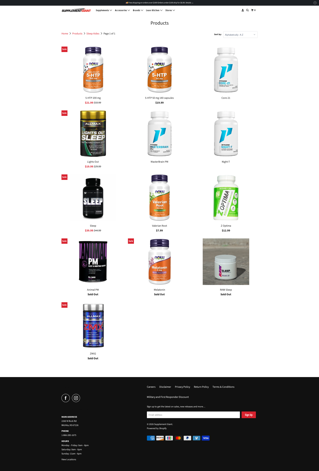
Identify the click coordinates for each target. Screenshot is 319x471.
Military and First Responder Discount (168, 397)
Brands (137, 10)
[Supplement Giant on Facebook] (66, 398)
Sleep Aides (93, 33)
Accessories (121, 10)
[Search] (248, 10)
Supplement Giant (163, 424)
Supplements (103, 10)
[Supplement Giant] (76, 10)
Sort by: (218, 34)
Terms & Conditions (223, 387)
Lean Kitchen (153, 10)
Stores (169, 10)
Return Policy (201, 387)
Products (77, 33)
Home (65, 33)
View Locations (68, 459)
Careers (151, 387)
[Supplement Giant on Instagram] (77, 398)
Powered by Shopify (157, 428)
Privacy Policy (182, 387)
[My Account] (243, 10)
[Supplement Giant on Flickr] (83, 398)
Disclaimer (165, 387)
